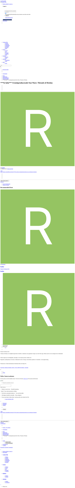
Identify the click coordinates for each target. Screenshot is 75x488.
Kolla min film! (10, 168)
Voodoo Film (5, 42)
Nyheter (6, 43)
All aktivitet (7, 60)
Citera (4, 372)
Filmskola (7, 44)
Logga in (7, 15)
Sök (6, 51)
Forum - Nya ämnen (6, 427)
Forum (4, 49)
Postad (4, 268)
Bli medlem (5, 20)
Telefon (4, 405)
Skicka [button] (4, 409)
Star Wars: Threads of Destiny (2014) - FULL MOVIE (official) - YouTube (14, 367)
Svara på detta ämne (6, 183)
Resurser (6, 47)
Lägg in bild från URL (9, 399)
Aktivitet (4, 59)
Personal (6, 52)
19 (5, 347)
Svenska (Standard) (9, 443)
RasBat (3, 167)
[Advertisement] (37, 32)
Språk (4, 440)
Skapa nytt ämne (6, 184)
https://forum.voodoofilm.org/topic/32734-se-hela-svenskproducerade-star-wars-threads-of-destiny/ (18, 171)
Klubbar (4, 55)
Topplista (7, 53)
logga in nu (25, 378)
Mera (6, 48)
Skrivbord (5, 403)
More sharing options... (5, 180)
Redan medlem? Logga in (8, 4)
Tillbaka (6, 457)
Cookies (4, 445)
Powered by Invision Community (6, 447)
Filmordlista (7, 45)
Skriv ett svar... (3, 387)
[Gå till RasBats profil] (37, 165)
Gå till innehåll (3, 0)
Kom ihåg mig (7, 14)
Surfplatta (4, 404)
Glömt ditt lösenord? (9, 17)
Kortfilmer (7, 46)
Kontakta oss (5, 444)
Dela (1, 170)
